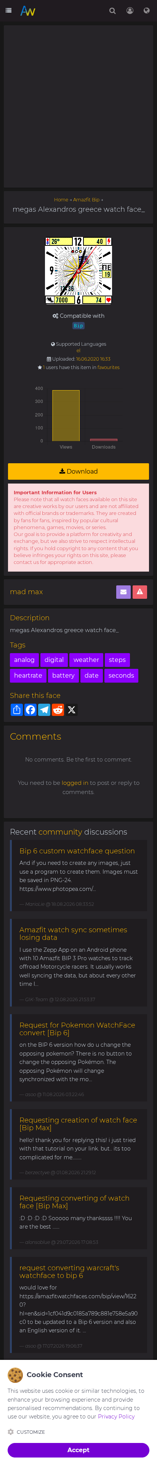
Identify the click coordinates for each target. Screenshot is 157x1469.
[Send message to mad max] (123, 592)
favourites (109, 367)
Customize (31, 1432)
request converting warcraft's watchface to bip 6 (69, 1272)
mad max (26, 592)
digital (54, 659)
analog (24, 659)
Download (81, 471)
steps (117, 659)
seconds (121, 675)
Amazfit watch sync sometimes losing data (73, 934)
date (92, 675)
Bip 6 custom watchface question (77, 851)
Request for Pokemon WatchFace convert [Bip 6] (77, 1029)
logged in (75, 782)
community (60, 832)
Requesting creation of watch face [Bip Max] (78, 1124)
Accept (78, 1450)
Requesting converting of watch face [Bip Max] (74, 1202)
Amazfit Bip (86, 200)
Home (61, 200)
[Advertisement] (78, 106)
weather (86, 659)
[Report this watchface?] (140, 592)
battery (63, 675)
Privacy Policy (116, 1416)
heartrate (28, 675)
